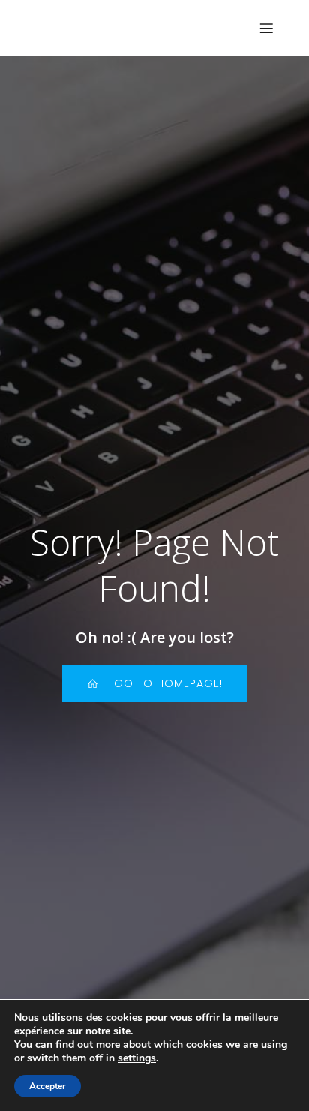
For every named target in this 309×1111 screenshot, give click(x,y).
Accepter (47, 1086)
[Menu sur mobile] (266, 28)
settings (137, 1058)
